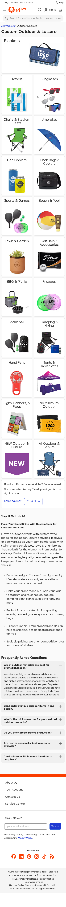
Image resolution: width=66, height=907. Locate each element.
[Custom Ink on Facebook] (13, 856)
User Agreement (34, 882)
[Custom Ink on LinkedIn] (21, 856)
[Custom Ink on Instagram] (36, 856)
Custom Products (17, 871)
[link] (17, 10)
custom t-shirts (48, 875)
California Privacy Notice (41, 879)
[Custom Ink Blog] (52, 856)
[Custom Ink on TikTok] (44, 856)
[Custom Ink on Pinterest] (29, 856)
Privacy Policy (19, 879)
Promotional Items (38, 871)
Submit (55, 826)
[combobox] (33, 18)
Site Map (53, 871)
